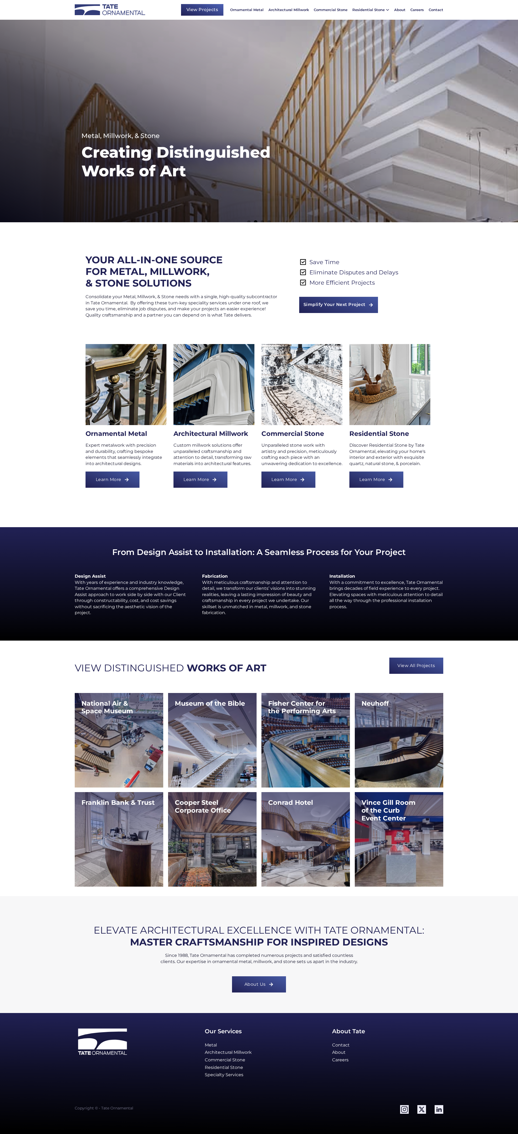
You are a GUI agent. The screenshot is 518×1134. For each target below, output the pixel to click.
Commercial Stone (330, 10)
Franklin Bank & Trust (118, 802)
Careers (417, 10)
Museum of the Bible (210, 703)
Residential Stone (368, 10)
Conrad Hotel (290, 802)
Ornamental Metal (247, 10)
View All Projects (416, 665)
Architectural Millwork (288, 10)
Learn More (108, 479)
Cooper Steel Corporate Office (203, 806)
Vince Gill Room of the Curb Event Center (389, 810)
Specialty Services (224, 1074)
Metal (211, 1045)
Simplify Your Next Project (335, 304)
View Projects (202, 9)
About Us (255, 984)
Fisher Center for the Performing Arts (302, 707)
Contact (436, 10)
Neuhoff (375, 703)
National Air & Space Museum (107, 707)
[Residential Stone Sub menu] (387, 10)
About (399, 10)
